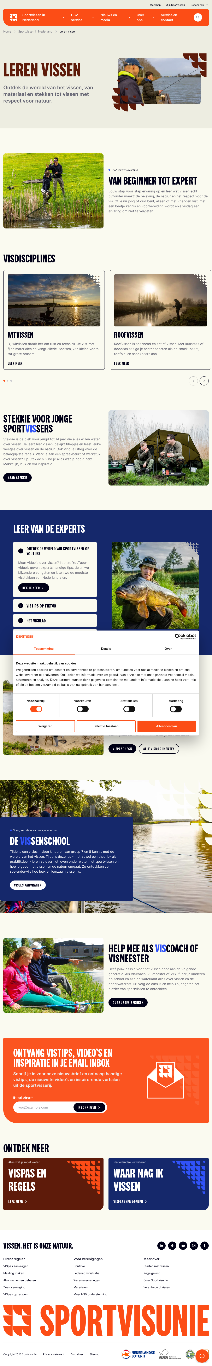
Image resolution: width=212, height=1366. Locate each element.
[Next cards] (204, 380)
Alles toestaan (166, 726)
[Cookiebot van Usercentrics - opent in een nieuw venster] (178, 637)
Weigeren (45, 726)
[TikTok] (172, 1246)
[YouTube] (183, 1246)
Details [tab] (106, 648)
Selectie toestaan (106, 726)
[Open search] (198, 17)
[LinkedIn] (161, 1246)
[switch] (83, 709)
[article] (53, 1184)
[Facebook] (204, 1246)
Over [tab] (168, 648)
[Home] (13, 17)
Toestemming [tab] (44, 648)
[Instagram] (194, 1246)
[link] (15, 363)
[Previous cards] (193, 380)
